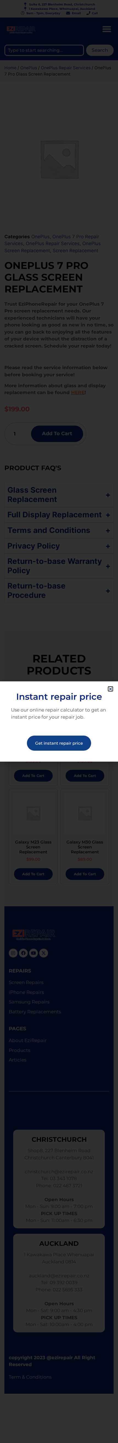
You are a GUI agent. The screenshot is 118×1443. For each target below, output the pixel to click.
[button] (110, 689)
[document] (59, 721)
